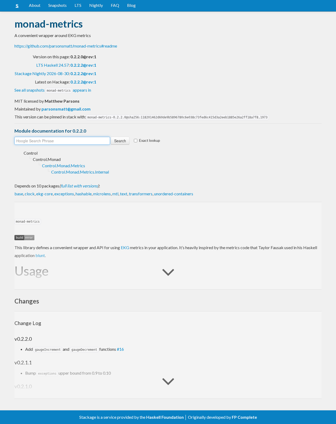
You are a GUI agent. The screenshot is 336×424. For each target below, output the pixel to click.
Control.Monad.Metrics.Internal (80, 171)
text (123, 193)
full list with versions (79, 185)
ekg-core (44, 193)
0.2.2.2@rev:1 (83, 64)
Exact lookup (149, 140)
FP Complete (244, 417)
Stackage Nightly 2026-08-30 (42, 73)
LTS (78, 5)
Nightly (96, 5)
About (34, 5)
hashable (84, 193)
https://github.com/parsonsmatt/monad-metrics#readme (65, 45)
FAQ (115, 5)
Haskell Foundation (165, 417)
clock (30, 193)
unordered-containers (173, 193)
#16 (120, 349)
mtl (115, 193)
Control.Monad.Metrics (63, 165)
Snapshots (57, 5)
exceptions (64, 193)
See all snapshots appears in (52, 89)
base (18, 193)
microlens (102, 193)
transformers (141, 193)
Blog (131, 5)
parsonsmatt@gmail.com (66, 108)
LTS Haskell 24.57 (52, 64)
